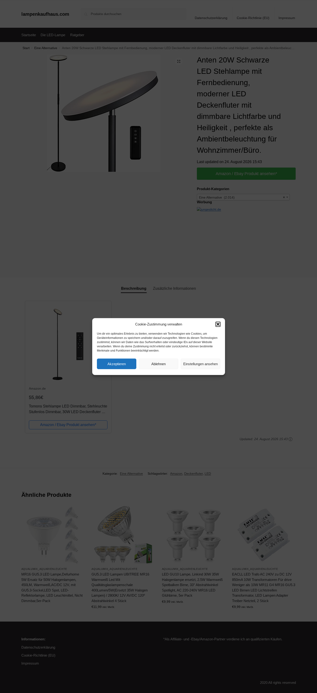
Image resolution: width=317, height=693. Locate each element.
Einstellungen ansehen (200, 364)
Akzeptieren (116, 364)
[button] (218, 324)
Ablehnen (158, 364)
